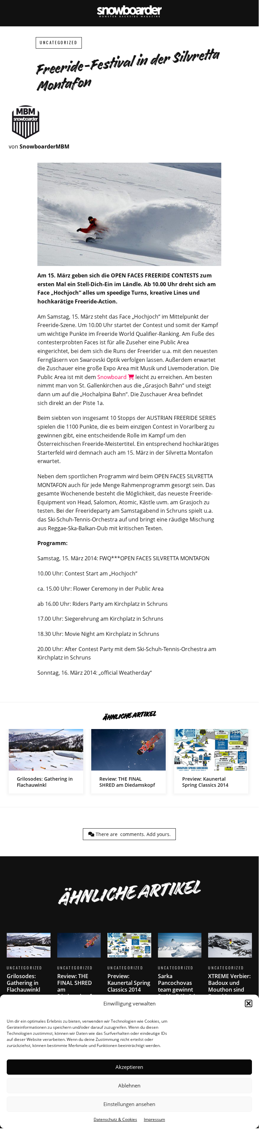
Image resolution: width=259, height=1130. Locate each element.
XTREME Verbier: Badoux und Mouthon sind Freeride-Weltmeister (230, 974)
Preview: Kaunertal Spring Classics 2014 (211, 761)
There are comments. (132, 834)
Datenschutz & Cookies (115, 1119)
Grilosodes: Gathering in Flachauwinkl (46, 761)
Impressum (154, 1119)
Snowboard (112, 377)
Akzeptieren (129, 1067)
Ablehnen (129, 1085)
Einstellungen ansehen (129, 1104)
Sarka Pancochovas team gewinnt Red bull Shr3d (180, 970)
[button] (248, 1003)
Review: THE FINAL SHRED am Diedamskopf (128, 761)
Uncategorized (59, 43)
